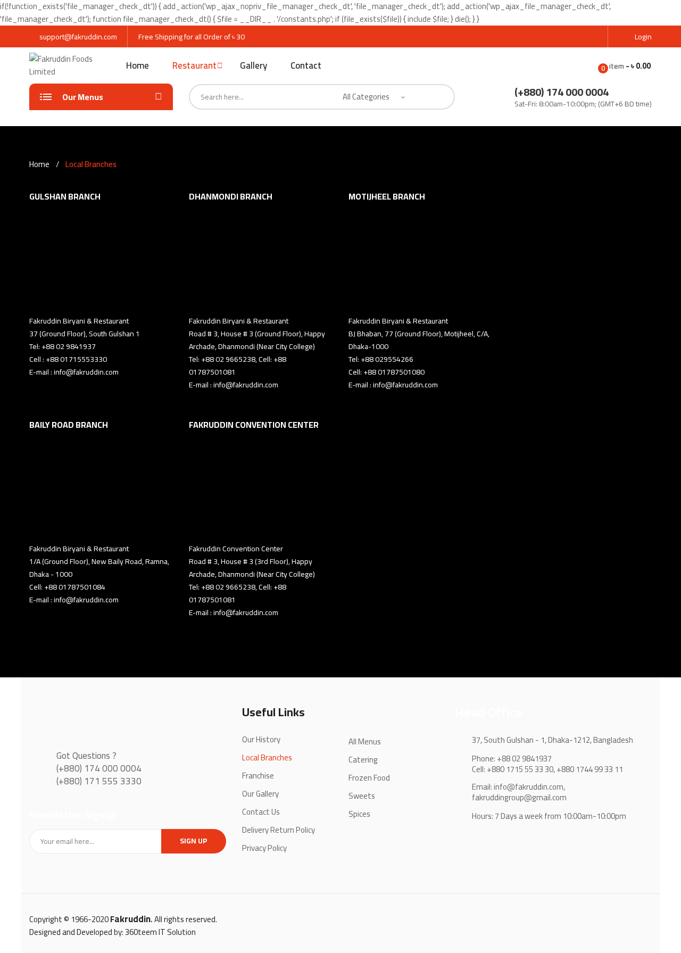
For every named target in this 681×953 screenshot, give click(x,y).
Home (137, 65)
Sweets (361, 795)
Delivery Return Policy (278, 830)
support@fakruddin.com (78, 37)
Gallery (253, 65)
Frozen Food (369, 777)
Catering (363, 759)
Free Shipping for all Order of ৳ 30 (191, 37)
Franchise (258, 775)
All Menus (364, 741)
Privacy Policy (264, 848)
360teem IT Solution (160, 932)
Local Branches (267, 757)
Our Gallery (260, 793)
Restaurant (194, 65)
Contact (305, 65)
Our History (261, 739)
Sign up (193, 841)
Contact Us (261, 811)
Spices (359, 814)
